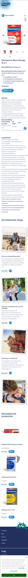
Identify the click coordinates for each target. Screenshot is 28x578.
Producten (4, 530)
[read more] (25, 128)
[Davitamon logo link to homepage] (5, 4)
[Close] (26, 557)
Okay (14, 575)
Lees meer (5, 271)
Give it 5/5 (7, 56)
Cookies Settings (14, 571)
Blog (3, 533)
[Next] (23, 35)
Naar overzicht (9, 15)
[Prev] (4, 35)
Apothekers (4, 540)
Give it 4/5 (6, 56)
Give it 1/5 (2, 56)
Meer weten (4, 451)
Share (25, 19)
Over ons (4, 537)
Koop (6, 90)
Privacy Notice (22, 568)
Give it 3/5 (5, 56)
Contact (3, 543)
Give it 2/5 (3, 56)
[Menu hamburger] (24, 3)
